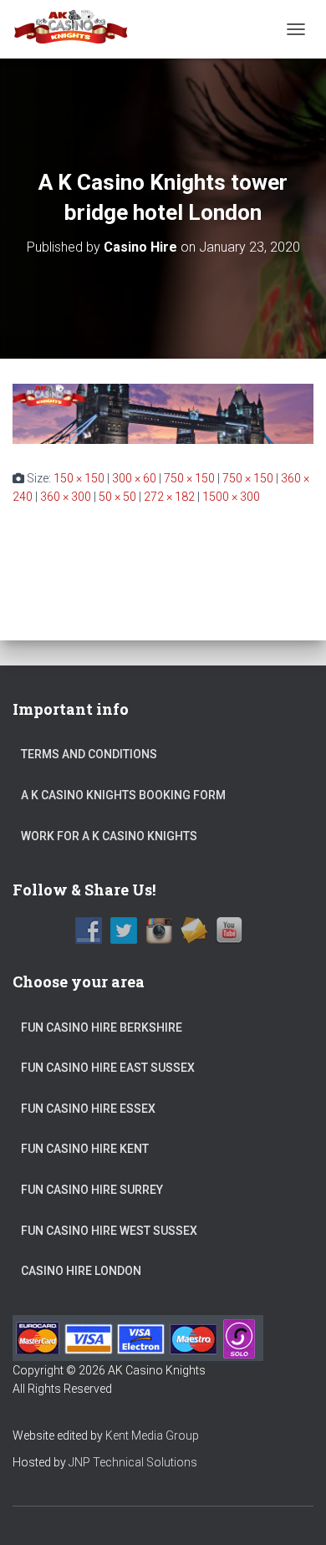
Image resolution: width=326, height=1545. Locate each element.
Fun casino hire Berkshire (101, 1027)
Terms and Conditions (89, 754)
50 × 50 (117, 496)
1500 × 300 (231, 496)
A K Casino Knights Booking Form (123, 795)
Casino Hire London (81, 1270)
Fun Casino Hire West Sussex (109, 1230)
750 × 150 (189, 478)
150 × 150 (78, 478)
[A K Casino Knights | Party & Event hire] (78, 29)
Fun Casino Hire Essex (88, 1108)
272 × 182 (169, 496)
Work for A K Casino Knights (109, 836)
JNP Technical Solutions (133, 1462)
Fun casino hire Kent (85, 1148)
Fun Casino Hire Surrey (92, 1189)
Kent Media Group (152, 1435)
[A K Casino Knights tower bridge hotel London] (163, 412)
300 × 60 (134, 478)
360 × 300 (65, 496)
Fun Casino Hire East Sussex (108, 1067)
